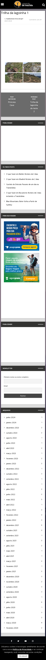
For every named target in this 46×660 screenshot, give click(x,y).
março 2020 (11, 622)
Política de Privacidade (22, 649)
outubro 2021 (11, 530)
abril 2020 (10, 617)
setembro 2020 (12, 592)
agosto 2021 (11, 540)
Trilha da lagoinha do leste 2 (34, 107)
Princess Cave (12, 104)
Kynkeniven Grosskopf (14, 19)
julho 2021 (10, 545)
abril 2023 (10, 448)
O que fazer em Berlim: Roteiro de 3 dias (22, 174)
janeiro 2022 (11, 520)
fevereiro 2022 (12, 515)
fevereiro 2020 (12, 628)
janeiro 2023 (11, 463)
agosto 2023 (11, 438)
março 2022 (11, 510)
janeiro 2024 (11, 422)
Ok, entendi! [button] (23, 656)
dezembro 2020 (12, 576)
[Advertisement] (23, 42)
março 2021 (11, 561)
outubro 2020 (11, 587)
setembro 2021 (12, 535)
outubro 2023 (11, 433)
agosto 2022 (11, 484)
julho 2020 (10, 602)
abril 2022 (10, 504)
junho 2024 (10, 417)
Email (6, 386)
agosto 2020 (11, 597)
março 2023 (11, 453)
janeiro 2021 (11, 571)
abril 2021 (10, 556)
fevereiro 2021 (12, 566)
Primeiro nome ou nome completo (16, 377)
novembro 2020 (12, 581)
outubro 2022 (11, 474)
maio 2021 (10, 551)
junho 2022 (10, 494)
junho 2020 (10, 607)
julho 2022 (10, 489)
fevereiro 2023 (12, 458)
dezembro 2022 (12, 468)
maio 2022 (10, 499)
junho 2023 (10, 443)
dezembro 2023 (12, 427)
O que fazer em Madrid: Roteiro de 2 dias (22, 179)
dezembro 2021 (12, 525)
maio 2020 (10, 612)
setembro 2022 (12, 479)
